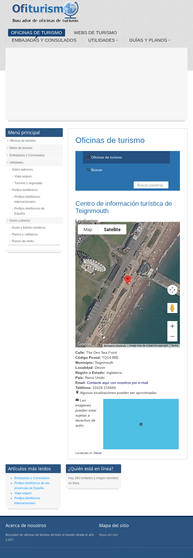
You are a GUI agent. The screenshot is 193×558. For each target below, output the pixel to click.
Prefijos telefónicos (25, 190)
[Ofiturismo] (45, 13)
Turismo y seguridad (28, 183)
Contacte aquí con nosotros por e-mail (117, 383)
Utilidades (16, 162)
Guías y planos (20, 220)
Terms (174, 345)
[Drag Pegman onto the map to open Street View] (172, 308)
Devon (98, 452)
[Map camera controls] (172, 290)
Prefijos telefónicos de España (29, 211)
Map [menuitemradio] (88, 229)
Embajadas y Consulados (27, 155)
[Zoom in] (172, 326)
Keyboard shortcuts (115, 345)
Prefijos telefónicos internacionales (27, 199)
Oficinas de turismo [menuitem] (106, 157)
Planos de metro (23, 241)
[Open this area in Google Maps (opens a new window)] (85, 344)
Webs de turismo (21, 148)
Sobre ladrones (22, 169)
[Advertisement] (96, 85)
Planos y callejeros (25, 234)
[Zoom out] (172, 336)
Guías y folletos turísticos (28, 227)
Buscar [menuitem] (96, 170)
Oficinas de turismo (23, 140)
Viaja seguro (23, 176)
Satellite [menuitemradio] (112, 229)
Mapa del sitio (108, 535)
